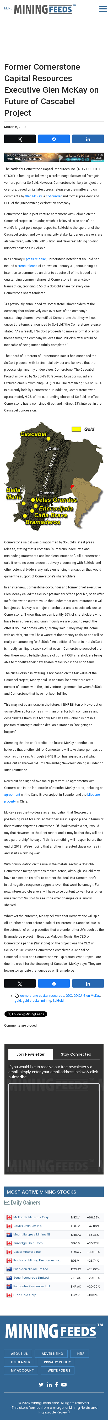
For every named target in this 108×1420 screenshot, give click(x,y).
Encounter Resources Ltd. (31, 1286)
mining (46, 1001)
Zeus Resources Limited (31, 1278)
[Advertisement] (54, 31)
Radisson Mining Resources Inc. (37, 1260)
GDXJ (78, 996)
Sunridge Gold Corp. (28, 1243)
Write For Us (59, 1370)
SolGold (58, 1001)
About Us (19, 1353)
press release (35, 259)
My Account (22, 1370)
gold (18, 1001)
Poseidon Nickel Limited (30, 1269)
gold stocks (31, 1001)
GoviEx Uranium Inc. (27, 1226)
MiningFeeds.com (45, 1403)
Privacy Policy (57, 1362)
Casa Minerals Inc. (27, 1252)
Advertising (52, 1353)
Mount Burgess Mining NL (31, 1234)
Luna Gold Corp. (25, 1295)
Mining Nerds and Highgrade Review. (68, 1410)
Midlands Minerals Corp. (31, 1217)
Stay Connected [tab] (76, 1054)
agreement (12, 795)
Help (81, 1353)
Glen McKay (33, 196)
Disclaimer (20, 1362)
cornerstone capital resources (42, 996)
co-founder (54, 196)
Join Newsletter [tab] (31, 1054)
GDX (69, 996)
